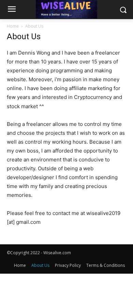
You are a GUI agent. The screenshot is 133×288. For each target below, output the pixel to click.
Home (13, 26)
